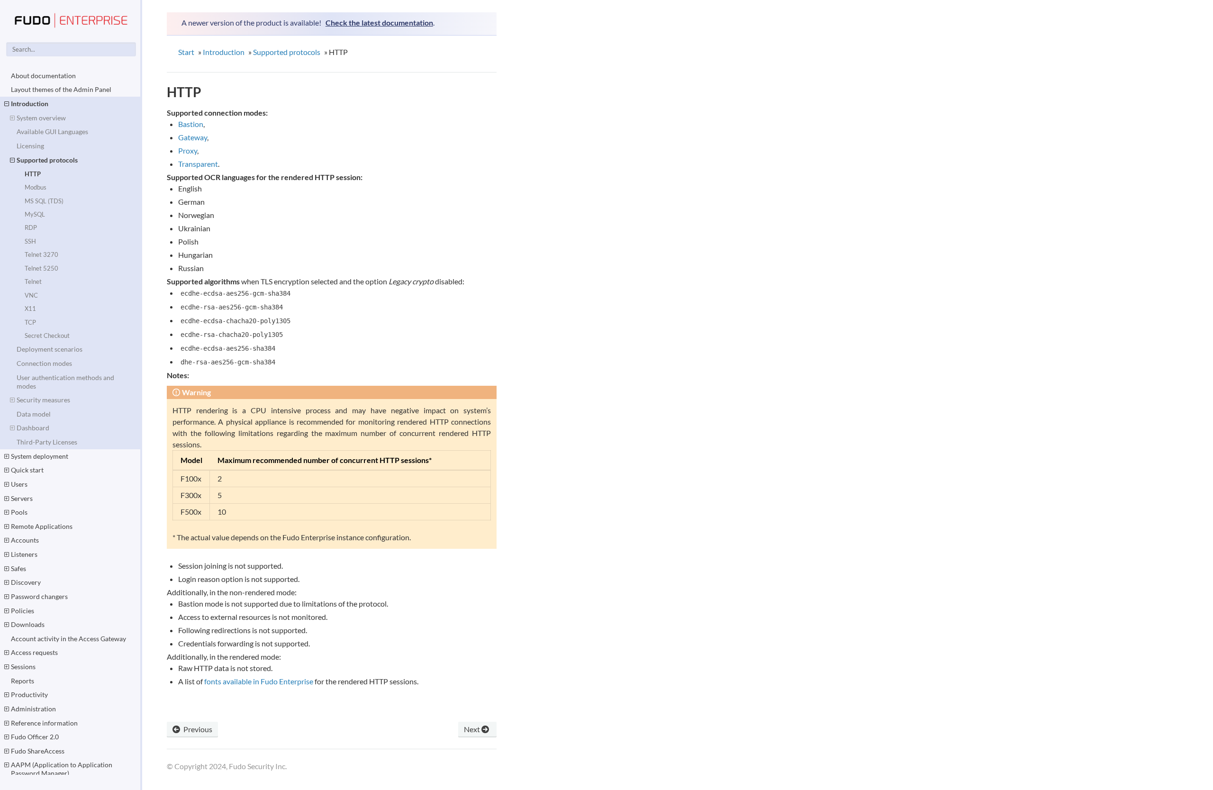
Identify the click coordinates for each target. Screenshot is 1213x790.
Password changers (39, 596)
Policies (22, 611)
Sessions (23, 667)
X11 (30, 308)
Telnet (33, 281)
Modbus (35, 187)
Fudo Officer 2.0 (35, 737)
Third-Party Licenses (47, 442)
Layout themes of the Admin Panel (61, 89)
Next (472, 729)
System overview (41, 118)
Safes (18, 568)
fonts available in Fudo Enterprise (258, 681)
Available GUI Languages (52, 131)
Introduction (29, 104)
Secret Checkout (47, 335)
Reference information (44, 723)
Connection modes (44, 363)
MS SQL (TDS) (44, 201)
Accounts (25, 540)
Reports (22, 681)
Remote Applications (41, 526)
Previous (197, 729)
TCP (30, 322)
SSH (30, 241)
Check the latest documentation (379, 22)
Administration (33, 709)
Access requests (34, 652)
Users (19, 484)
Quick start (27, 470)
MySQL (35, 214)
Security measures (43, 400)
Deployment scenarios (49, 349)
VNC (31, 295)
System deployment (39, 456)
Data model (34, 414)
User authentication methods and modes (65, 381)
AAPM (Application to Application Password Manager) (61, 769)
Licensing (30, 146)
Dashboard (33, 428)
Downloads (28, 624)
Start (186, 51)
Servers (22, 498)
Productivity (29, 694)
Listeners (24, 554)
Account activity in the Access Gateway (68, 639)
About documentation (43, 76)
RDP (31, 227)
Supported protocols (47, 160)
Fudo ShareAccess (37, 751)
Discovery (26, 582)
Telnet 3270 (41, 254)
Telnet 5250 (41, 268)
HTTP (33, 174)
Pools (19, 512)
